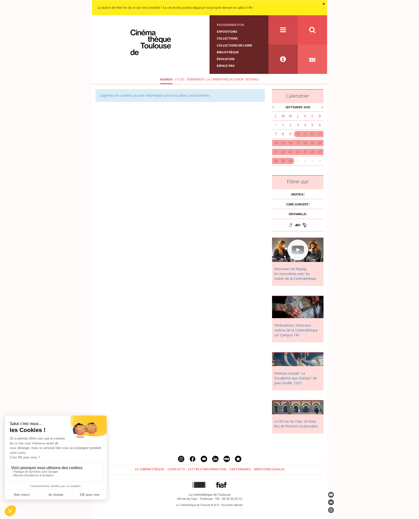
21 (276, 151)
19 (312, 143)
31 (276, 125)
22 (283, 151)
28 (276, 160)
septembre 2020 (297, 107)
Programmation (230, 25)
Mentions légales (269, 469)
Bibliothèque (228, 52)
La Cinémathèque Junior (225, 79)
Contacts (176, 469)
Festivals (252, 79)
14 (276, 143)
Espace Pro (226, 66)
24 (298, 151)
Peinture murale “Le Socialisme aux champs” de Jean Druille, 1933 (295, 378)
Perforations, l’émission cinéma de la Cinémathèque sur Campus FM (296, 330)
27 (320, 151)
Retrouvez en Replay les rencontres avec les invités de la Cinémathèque (295, 274)
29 (283, 160)
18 (305, 143)
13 (320, 134)
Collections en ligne (234, 45)
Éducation (225, 59)
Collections (227, 38)
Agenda (166, 79)
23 (290, 151)
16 (290, 143)
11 (305, 134)
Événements (195, 79)
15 (283, 143)
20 (320, 143)
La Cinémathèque (149, 469)
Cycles (180, 79)
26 (312, 151)
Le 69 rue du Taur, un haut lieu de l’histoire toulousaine (296, 423)
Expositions (227, 32)
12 (312, 134)
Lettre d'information (207, 469)
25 (305, 151)
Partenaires (240, 469)
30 (290, 160)
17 (298, 143)
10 (298, 134)
